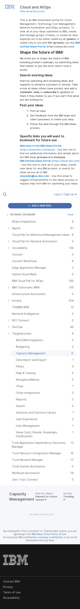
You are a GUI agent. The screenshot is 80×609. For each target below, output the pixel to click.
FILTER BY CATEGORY (22, 214)
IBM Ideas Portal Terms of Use (49, 534)
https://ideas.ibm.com (66, 160)
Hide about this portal (32, 11)
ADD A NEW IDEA (41, 205)
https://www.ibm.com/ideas (37, 149)
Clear (70, 214)
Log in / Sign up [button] (64, 194)
